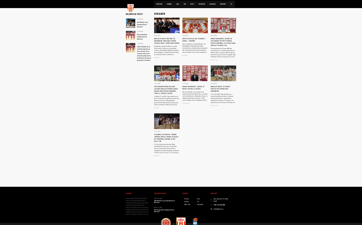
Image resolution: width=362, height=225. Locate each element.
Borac (157, 57)
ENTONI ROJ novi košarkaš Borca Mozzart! (164, 201)
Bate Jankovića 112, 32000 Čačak (221, 200)
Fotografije (200, 204)
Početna (186, 199)
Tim (198, 201)
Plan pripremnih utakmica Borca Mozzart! (164, 210)
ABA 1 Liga (187, 204)
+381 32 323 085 (219, 205)
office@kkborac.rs (219, 209)
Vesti (198, 199)
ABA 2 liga (215, 60)
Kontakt (186, 201)
